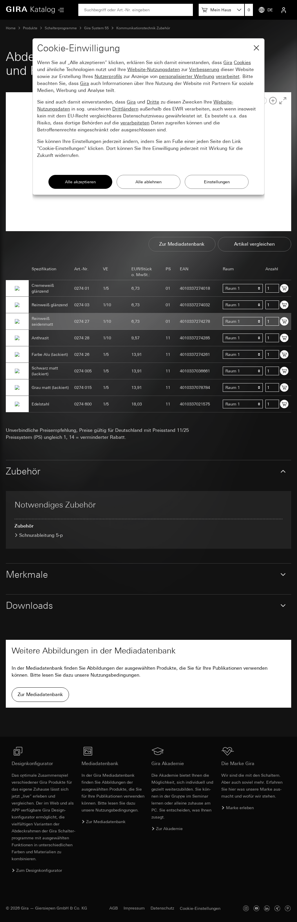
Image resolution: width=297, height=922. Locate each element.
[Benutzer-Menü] (283, 10)
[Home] (30, 10)
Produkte (30, 28)
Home (11, 28)
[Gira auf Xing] (277, 908)
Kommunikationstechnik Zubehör (143, 28)
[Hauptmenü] (59, 10)
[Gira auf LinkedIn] (266, 908)
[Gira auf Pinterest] (287, 908)
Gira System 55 (96, 28)
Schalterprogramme (61, 28)
